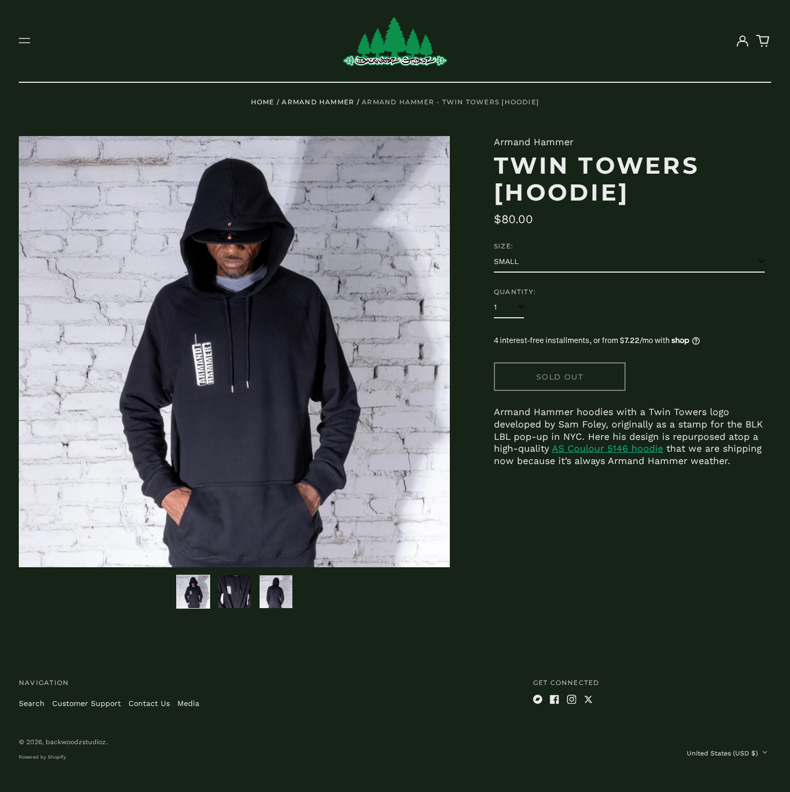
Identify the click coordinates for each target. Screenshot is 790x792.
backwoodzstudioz (76, 742)
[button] (763, 40)
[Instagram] (572, 699)
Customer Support (86, 703)
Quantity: (515, 292)
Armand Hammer (318, 102)
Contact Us (149, 703)
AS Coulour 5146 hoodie (607, 448)
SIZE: (503, 246)
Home (263, 102)
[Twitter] (588, 699)
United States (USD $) (723, 753)
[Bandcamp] (538, 699)
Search (32, 703)
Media (188, 703)
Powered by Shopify (42, 757)
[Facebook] (554, 699)
